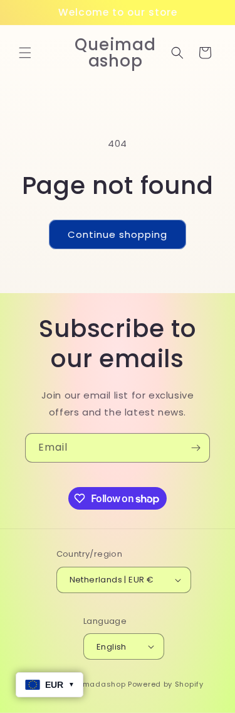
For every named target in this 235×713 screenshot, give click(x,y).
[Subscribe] (195, 448)
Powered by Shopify (166, 684)
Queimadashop (95, 684)
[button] (25, 53)
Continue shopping (117, 234)
